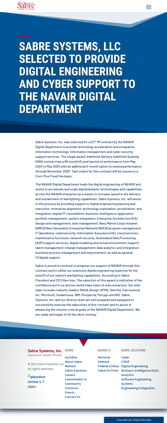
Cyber (125, 357)
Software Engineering (136, 379)
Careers (70, 375)
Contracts (71, 388)
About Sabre (73, 362)
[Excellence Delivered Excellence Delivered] (26, 5)
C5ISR (125, 362)
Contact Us (72, 397)
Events (70, 392)
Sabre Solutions (76, 370)
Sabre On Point (108, 370)
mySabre (71, 357)
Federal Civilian (108, 366)
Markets (70, 366)
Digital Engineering (134, 366)
